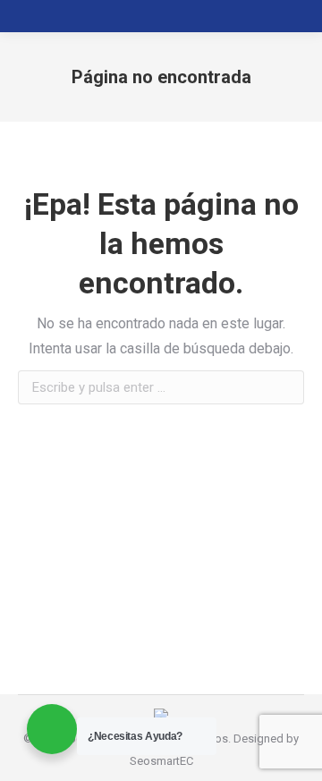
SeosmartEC (161, 761)
